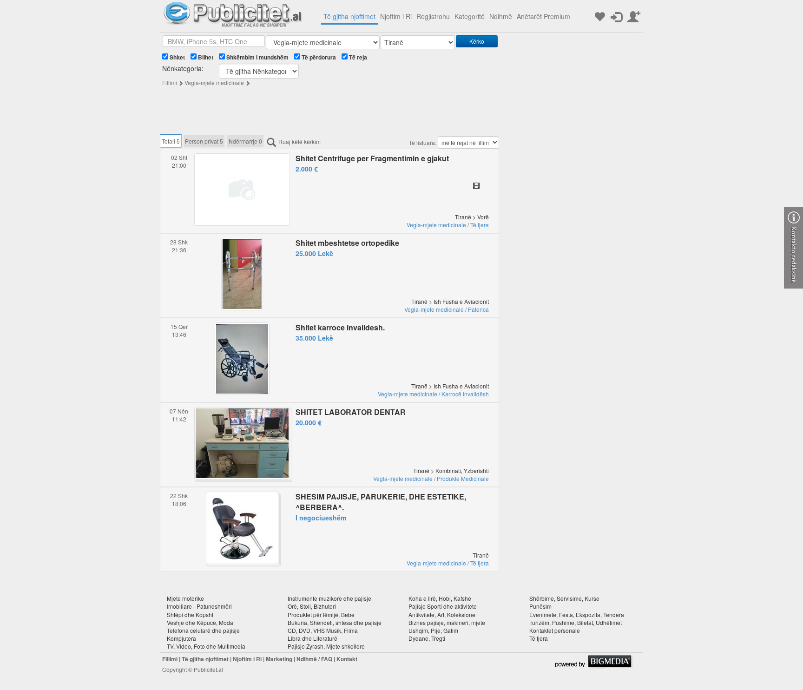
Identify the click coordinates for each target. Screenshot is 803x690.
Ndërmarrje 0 (245, 141)
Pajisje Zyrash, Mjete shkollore (326, 646)
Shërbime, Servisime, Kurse (564, 598)
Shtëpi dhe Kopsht (190, 614)
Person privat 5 (204, 141)
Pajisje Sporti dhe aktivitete (442, 606)
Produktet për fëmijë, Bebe (321, 614)
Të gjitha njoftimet (349, 16)
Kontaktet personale (554, 630)
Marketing (279, 659)
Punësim (540, 606)
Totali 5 (171, 141)
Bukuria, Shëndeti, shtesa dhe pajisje (335, 622)
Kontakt (346, 659)
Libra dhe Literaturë (312, 638)
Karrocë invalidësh (465, 394)
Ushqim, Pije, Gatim (433, 630)
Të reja (357, 57)
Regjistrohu (433, 16)
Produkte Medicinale (463, 478)
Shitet (176, 57)
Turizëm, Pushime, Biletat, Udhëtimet (575, 622)
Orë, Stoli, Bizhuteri (312, 606)
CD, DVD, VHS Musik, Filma (323, 630)
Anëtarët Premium (543, 16)
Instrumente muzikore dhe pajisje (329, 598)
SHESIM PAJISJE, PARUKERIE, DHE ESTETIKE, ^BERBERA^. (381, 502)
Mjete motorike (185, 598)
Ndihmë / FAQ (314, 659)
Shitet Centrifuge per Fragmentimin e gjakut (372, 158)
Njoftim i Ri (396, 16)
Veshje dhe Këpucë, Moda (200, 622)
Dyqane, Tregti (426, 638)
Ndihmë (500, 16)
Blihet (205, 57)
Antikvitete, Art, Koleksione (441, 614)
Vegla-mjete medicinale (214, 82)
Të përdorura (318, 57)
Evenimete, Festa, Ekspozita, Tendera (576, 614)
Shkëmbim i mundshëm (257, 57)
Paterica (478, 309)
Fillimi (169, 82)
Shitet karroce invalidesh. (340, 327)
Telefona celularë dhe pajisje (203, 630)
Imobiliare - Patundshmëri (199, 606)
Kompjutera (181, 638)
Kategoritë (469, 16)
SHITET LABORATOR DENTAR (351, 412)
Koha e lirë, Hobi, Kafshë (439, 598)
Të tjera (479, 225)
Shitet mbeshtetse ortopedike (347, 242)
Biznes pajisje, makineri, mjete (446, 622)
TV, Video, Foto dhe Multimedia (206, 646)
